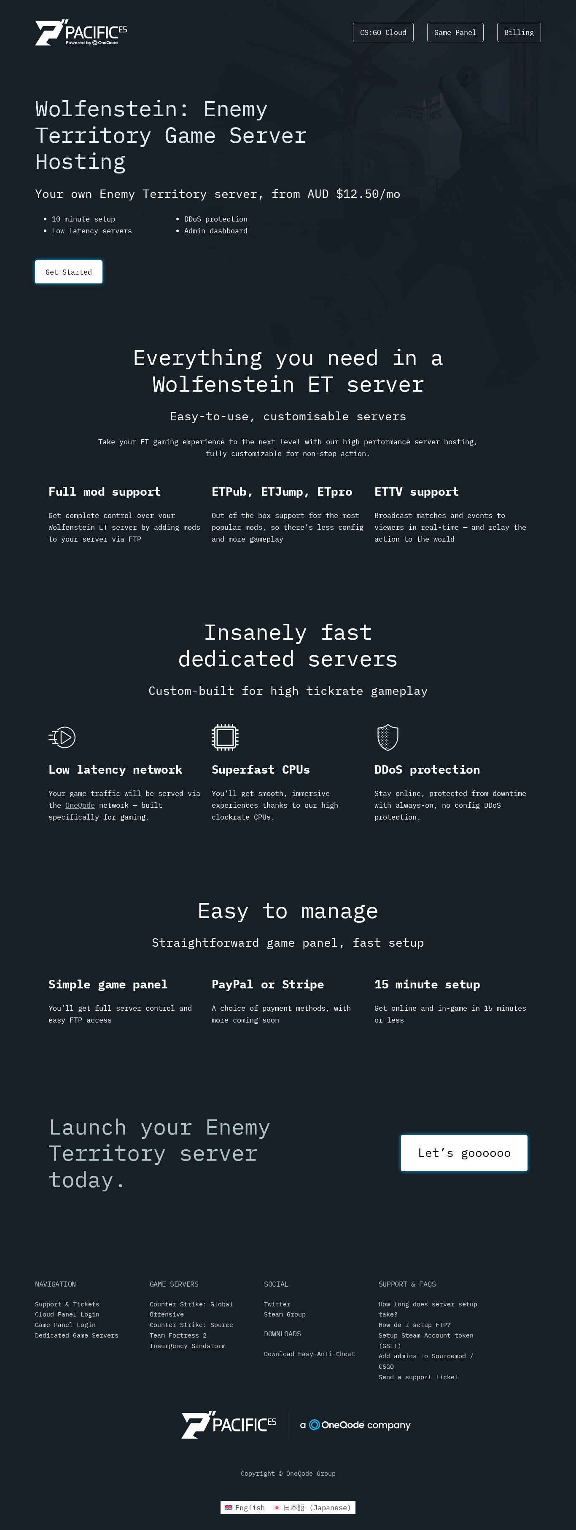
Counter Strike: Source (191, 1324)
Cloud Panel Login (67, 1314)
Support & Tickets (67, 1304)
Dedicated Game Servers (76, 1335)
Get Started (69, 272)
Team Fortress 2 (178, 1335)
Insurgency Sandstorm (188, 1345)
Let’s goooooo (464, 1152)
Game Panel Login (65, 1324)
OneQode (80, 805)
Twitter (277, 1304)
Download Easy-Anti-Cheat (309, 1353)
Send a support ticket (418, 1376)
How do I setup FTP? (415, 1324)
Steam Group (285, 1314)
